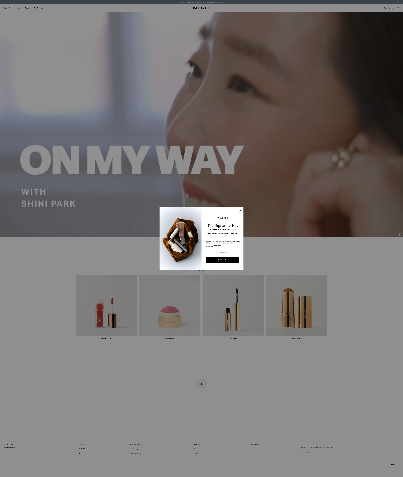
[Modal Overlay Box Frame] (201, 238)
